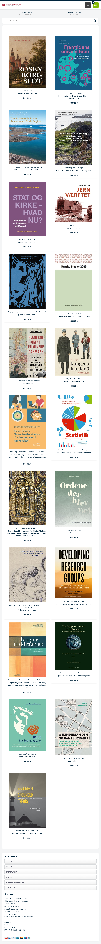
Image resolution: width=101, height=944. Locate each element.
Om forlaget (11, 872)
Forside (9, 861)
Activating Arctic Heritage (74, 168)
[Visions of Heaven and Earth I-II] (27, 524)
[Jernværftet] (73, 222)
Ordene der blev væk (73, 530)
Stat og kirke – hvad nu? (27, 239)
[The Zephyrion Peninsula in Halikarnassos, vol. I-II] (73, 669)
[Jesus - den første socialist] (27, 750)
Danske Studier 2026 (74, 314)
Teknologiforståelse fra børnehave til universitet (27, 452)
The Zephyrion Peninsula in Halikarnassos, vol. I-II (74, 673)
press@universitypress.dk (15, 909)
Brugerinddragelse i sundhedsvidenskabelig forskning (27, 680)
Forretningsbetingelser (17, 882)
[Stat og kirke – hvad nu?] (27, 236)
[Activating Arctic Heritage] (73, 164)
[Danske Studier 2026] (73, 310)
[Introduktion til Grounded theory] (27, 827)
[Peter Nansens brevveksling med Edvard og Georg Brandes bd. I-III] (27, 601)
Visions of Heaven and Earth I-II (27, 528)
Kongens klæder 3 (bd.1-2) (74, 379)
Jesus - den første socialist (27, 754)
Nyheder (9, 866)
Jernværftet (74, 225)
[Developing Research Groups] (73, 598)
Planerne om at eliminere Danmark (27, 381)
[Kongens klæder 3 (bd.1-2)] (73, 375)
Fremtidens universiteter (74, 93)
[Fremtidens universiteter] (73, 89)
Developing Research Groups (74, 601)
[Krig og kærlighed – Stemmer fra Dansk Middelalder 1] (27, 308)
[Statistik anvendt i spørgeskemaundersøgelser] (73, 446)
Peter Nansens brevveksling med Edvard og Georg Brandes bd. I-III (27, 606)
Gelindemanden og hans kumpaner (74, 758)
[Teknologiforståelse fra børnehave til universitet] (27, 448)
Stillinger (10, 888)
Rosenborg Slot (27, 91)
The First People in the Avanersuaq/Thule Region (27, 167)
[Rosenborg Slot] (27, 87)
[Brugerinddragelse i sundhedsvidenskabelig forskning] (27, 676)
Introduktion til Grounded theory (27, 830)
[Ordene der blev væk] (73, 526)
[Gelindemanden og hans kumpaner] (73, 755)
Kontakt (9, 877)
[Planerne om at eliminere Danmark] (27, 377)
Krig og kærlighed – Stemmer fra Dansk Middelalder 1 (27, 312)
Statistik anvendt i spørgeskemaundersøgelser (74, 450)
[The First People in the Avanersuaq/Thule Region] (27, 163)
